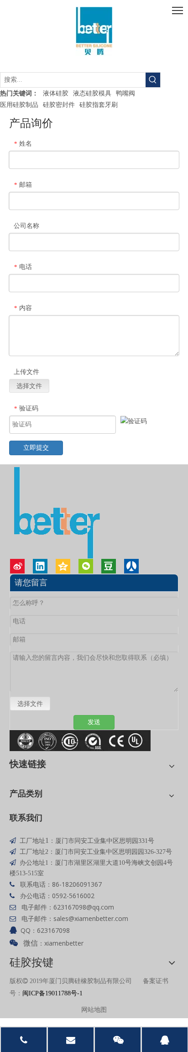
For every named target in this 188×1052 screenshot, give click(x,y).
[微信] (85, 566)
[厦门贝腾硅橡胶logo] (94, 31)
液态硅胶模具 (92, 93)
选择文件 (29, 385)
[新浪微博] (17, 566)
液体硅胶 (55, 93)
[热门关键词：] (153, 80)
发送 (94, 722)
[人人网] (131, 566)
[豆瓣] (108, 566)
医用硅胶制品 (19, 104)
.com (106, 907)
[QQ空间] (63, 566)
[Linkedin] (40, 566)
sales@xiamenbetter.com (90, 918)
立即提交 (36, 447)
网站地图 (94, 1009)
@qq (92, 907)
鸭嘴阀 (125, 93)
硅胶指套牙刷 (98, 104)
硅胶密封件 (59, 104)
